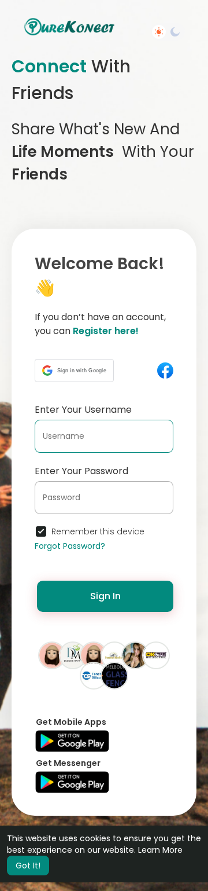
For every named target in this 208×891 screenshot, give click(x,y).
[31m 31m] (93, 655)
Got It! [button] (28, 865)
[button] (74, 370)
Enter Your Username (83, 409)
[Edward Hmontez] (114, 675)
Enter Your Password (81, 471)
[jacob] (52, 655)
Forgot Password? (70, 546)
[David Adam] (73, 655)
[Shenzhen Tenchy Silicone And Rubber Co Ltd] (93, 675)
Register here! (106, 331)
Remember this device (97, 531)
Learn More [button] (160, 850)
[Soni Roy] (135, 655)
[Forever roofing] (114, 655)
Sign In (105, 596)
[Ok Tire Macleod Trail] (156, 655)
